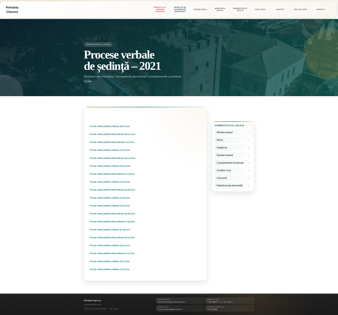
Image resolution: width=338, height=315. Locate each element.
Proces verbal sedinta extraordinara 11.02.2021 (112, 142)
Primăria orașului (225, 132)
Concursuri (222, 178)
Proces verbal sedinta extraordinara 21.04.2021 (112, 174)
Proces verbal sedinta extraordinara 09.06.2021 (112, 189)
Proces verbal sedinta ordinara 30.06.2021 (110, 197)
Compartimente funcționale (230, 163)
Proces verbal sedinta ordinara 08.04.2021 (110, 166)
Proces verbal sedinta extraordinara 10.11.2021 (112, 253)
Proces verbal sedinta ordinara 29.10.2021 (110, 245)
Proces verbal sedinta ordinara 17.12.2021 (110, 269)
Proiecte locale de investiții (229, 185)
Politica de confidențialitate (95, 308)
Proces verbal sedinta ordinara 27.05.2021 (110, 182)
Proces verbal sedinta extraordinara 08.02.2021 (112, 134)
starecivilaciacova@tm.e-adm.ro (170, 309)
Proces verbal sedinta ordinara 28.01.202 (109, 126)
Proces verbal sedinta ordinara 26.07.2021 (110, 205)
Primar (220, 140)
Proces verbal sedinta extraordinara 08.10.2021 (112, 237)
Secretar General (225, 155)
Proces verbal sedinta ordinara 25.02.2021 (110, 150)
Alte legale (114, 308)
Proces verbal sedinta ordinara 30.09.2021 (110, 229)
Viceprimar (222, 147)
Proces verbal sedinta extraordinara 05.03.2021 (112, 158)
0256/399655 (212, 309)
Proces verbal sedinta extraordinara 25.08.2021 (112, 213)
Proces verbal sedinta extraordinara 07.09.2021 (112, 221)
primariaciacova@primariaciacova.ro (172, 302)
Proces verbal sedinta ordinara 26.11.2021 (110, 261)
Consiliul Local (224, 170)
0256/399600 (212, 302)
